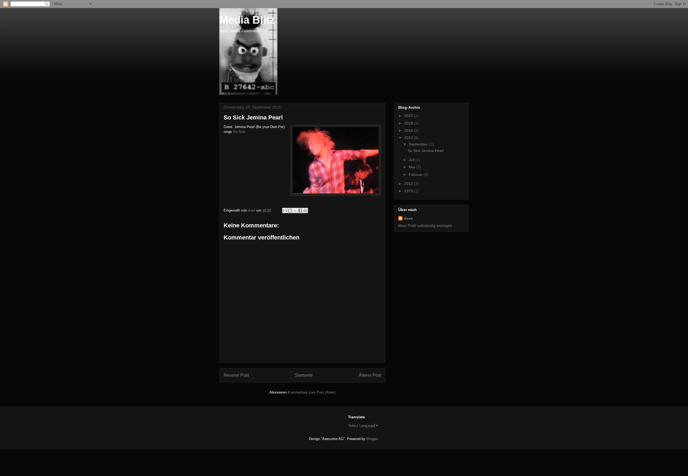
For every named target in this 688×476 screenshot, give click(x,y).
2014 (409, 130)
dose (408, 218)
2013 (409, 138)
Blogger (372, 439)
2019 (409, 123)
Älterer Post (370, 375)
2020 (409, 116)
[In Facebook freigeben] (300, 210)
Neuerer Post (236, 375)
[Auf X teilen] (295, 210)
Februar (416, 174)
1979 (409, 191)
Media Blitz (247, 20)
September (419, 144)
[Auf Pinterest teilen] (305, 210)
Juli (412, 160)
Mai (412, 167)
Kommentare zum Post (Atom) (311, 392)
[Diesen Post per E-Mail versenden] (285, 210)
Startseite (304, 375)
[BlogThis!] (290, 210)
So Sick (239, 132)
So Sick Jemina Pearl (426, 150)
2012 (409, 183)
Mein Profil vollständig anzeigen (425, 225)
